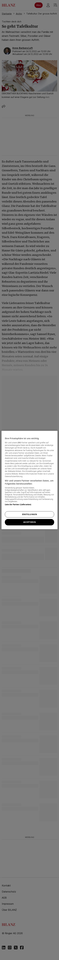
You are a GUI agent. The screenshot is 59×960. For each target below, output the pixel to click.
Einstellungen (29, 514)
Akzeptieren (29, 522)
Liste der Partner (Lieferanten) (18, 504)
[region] (30, 480)
